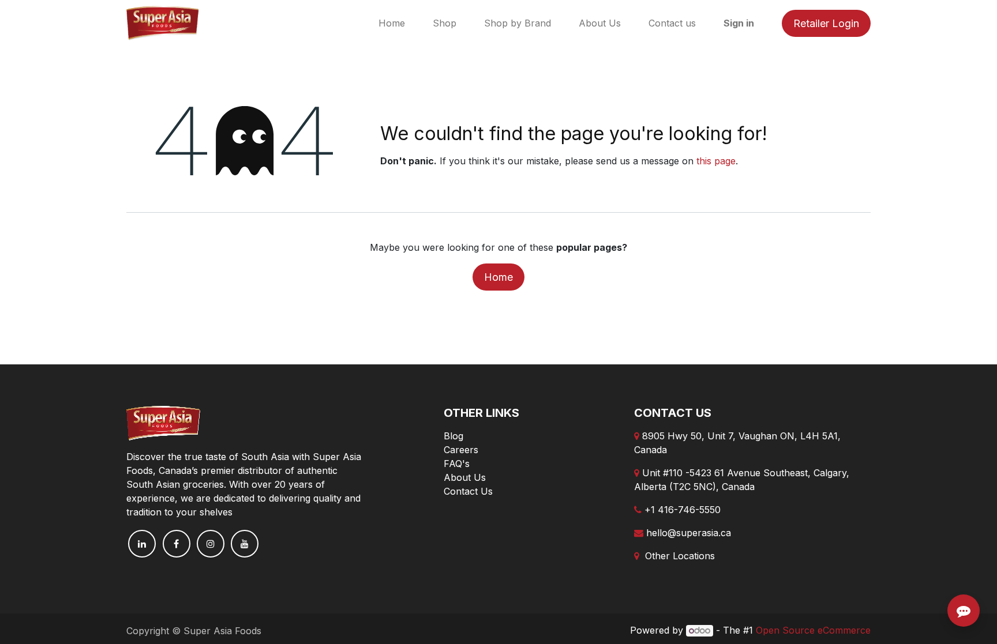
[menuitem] (392, 23)
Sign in (739, 23)
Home (498, 277)
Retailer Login (826, 23)
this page (716, 161)
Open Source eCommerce (813, 630)
